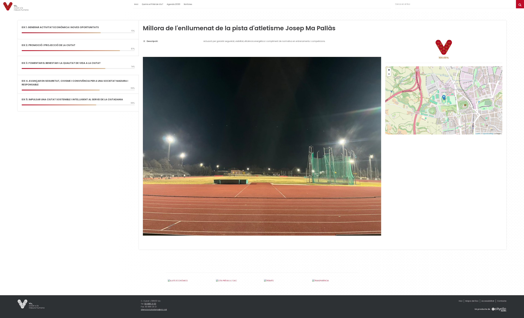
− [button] (389, 74)
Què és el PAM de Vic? (152, 4)
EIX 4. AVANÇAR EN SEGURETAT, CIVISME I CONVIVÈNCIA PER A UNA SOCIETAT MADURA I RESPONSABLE (75, 82)
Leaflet (478, 133)
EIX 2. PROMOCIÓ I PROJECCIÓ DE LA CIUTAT (48, 45)
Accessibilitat (487, 301)
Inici (136, 4)
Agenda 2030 (173, 4)
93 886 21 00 (150, 303)
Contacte (501, 301)
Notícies (188, 4)
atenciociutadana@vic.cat (154, 309)
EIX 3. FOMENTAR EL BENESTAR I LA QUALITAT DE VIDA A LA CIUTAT (61, 63)
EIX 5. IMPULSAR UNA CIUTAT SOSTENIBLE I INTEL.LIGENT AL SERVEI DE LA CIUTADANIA (72, 99)
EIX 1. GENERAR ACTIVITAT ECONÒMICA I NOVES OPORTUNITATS (60, 27)
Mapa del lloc (472, 301)
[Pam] (15, 6)
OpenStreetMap (488, 133)
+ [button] (389, 70)
